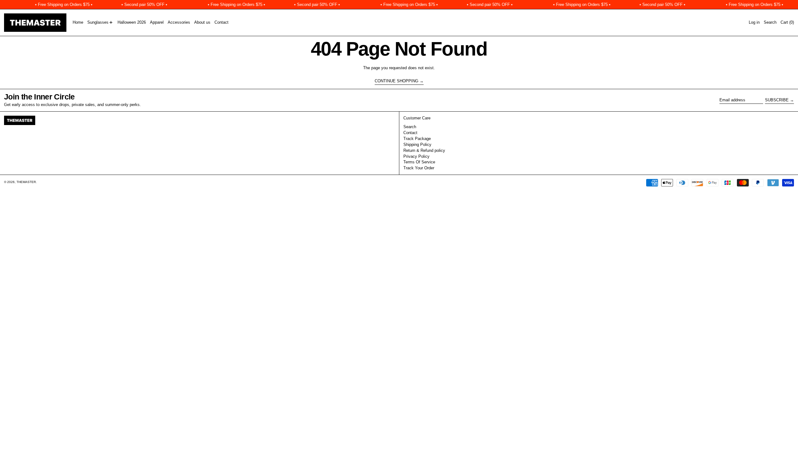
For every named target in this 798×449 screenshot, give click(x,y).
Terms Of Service (419, 162)
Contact (410, 132)
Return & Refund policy (424, 150)
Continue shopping (396, 81)
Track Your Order (418, 168)
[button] (770, 22)
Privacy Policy (416, 156)
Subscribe (777, 100)
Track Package (417, 138)
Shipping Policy (417, 144)
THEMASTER (26, 182)
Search (409, 126)
